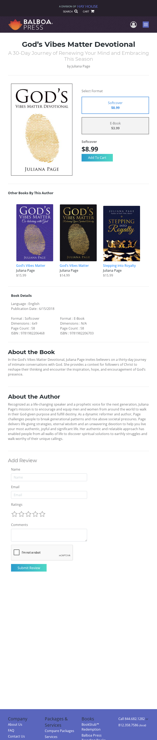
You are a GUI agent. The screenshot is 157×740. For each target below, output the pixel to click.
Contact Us (16, 736)
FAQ (11, 730)
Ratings (16, 504)
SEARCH (68, 11)
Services (51, 736)
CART (86, 11)
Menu (147, 24)
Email (15, 487)
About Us (15, 724)
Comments (19, 524)
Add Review (22, 460)
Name (15, 469)
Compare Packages (59, 731)
